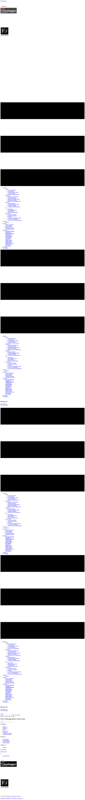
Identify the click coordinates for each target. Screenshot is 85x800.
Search (1, 713)
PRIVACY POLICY (16, 796)
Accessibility (19, 798)
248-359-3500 (3, 403)
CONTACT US (3, 751)
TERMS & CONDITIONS (5, 798)
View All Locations (4, 405)
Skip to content (3, 1)
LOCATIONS (3, 749)
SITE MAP (14, 798)
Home (1, 716)
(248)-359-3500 (3, 709)
